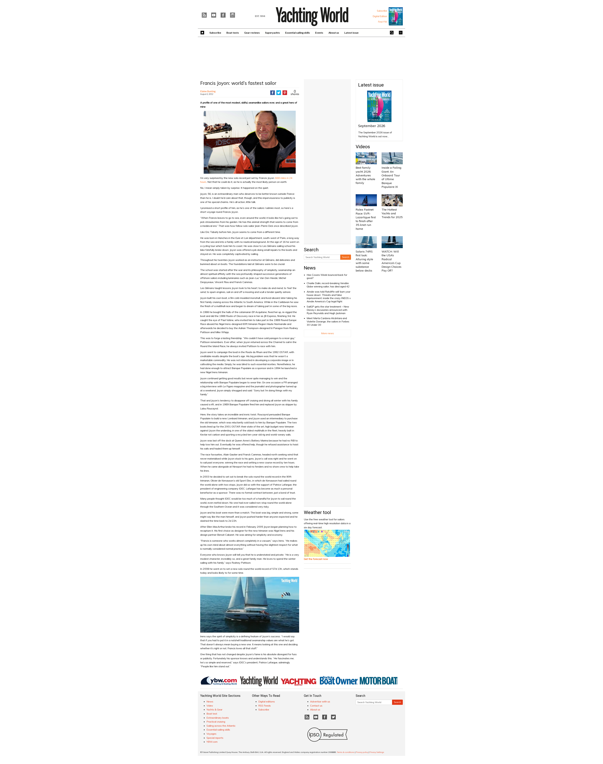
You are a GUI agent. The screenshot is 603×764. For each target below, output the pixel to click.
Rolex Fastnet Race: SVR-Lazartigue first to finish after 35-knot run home (366, 219)
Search (345, 257)
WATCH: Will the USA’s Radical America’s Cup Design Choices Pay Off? (391, 261)
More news (327, 333)
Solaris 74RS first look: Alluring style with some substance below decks (364, 261)
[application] (249, 604)
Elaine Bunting (208, 91)
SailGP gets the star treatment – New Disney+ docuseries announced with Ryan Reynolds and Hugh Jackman (328, 310)
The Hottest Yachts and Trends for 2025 (392, 213)
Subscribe (382, 10)
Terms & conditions (345, 752)
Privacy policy (362, 752)
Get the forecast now (316, 558)
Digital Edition (380, 16)
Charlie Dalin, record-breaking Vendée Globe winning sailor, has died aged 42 (328, 285)
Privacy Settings (376, 752)
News (310, 268)
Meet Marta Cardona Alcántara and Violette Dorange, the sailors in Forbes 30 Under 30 (328, 321)
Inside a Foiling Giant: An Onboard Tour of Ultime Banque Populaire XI (391, 177)
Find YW (382, 21)
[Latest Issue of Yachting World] (396, 16)
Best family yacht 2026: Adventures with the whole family (365, 175)
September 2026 (371, 126)
